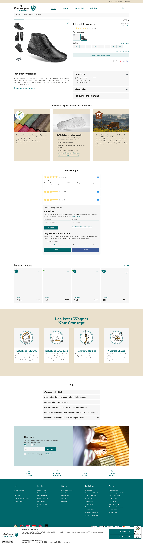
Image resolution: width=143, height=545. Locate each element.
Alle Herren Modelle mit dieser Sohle (68, 156)
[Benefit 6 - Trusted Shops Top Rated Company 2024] (46, 526)
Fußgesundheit (113, 490)
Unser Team (64, 493)
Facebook (85, 250)
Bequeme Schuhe (90, 510)
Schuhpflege (88, 498)
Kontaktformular (42, 493)
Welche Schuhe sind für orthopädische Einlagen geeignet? (65, 407)
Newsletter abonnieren (43, 507)
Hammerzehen (113, 510)
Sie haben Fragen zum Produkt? (25, 88)
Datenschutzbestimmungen (62, 245)
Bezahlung (17, 496)
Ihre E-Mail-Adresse (48, 219)
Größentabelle (125, 43)
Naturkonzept (65, 496)
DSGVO (48, 454)
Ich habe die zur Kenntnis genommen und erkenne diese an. (72, 245)
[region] (42, 42)
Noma (19, 300)
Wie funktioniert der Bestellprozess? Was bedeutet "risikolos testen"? (69, 413)
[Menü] (140, 527)
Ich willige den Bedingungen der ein (39, 454)
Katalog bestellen (42, 496)
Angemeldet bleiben (52, 241)
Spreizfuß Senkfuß (114, 504)
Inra (46, 300)
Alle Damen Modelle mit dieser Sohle (69, 153)
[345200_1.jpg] (47, 42)
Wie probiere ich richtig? (53, 392)
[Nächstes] (128, 266)
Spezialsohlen (89, 501)
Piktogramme (89, 504)
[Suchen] (112, 8)
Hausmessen (41, 501)
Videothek (64, 501)
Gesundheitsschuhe (91, 507)
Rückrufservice (41, 490)
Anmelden (51, 227)
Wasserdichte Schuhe (91, 512)
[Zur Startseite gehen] (25, 8)
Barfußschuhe (113, 512)
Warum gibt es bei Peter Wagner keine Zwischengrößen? (65, 397)
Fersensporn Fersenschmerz (117, 507)
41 (107, 46)
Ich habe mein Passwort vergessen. (82, 227)
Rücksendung (18, 493)
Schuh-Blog (88, 490)
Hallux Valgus (113, 501)
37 (82, 46)
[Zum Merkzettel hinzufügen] (67, 22)
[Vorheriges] (124, 266)
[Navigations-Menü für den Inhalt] (128, 8)
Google (57, 250)
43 (120, 46)
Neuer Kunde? (76, 216)
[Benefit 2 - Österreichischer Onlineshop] (22, 526)
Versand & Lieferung (19, 490)
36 (76, 46)
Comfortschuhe (113, 498)
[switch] (137, 537)
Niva (76, 300)
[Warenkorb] (122, 8)
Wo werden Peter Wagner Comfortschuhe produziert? (64, 418)
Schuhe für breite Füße (91, 515)
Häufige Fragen (18, 501)
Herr (35, 445)
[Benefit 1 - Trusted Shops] (15, 526)
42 (113, 46)
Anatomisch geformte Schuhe (117, 493)
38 (88, 46)
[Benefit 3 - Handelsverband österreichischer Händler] (28, 526)
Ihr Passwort (75, 219)
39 (95, 46)
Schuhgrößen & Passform (92, 493)
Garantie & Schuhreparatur (21, 498)
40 (101, 46)
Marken (63, 498)
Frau (28, 445)
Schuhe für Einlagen (114, 496)
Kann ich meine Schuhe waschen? (56, 402)
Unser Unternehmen (67, 490)
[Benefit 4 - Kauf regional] (34, 526)
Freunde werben (42, 504)
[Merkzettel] (117, 8)
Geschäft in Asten (42, 498)
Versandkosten (125, 25)
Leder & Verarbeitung (91, 496)
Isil (104, 300)
